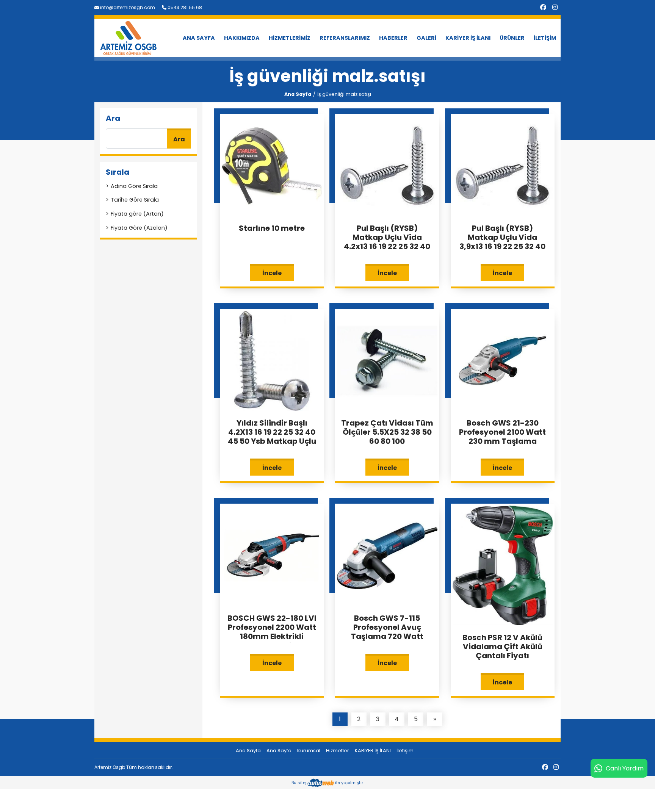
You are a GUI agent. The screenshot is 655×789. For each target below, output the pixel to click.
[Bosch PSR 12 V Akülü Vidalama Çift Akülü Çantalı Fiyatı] (503, 564)
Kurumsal (308, 750)
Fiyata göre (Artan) (137, 214)
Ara (179, 139)
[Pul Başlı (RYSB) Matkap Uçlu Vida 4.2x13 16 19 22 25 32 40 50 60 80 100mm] (387, 165)
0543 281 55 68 (184, 7)
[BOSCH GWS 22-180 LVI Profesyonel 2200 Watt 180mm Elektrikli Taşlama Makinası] (272, 555)
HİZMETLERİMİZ (289, 38)
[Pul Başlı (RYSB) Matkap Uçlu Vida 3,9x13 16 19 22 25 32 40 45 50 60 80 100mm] (503, 165)
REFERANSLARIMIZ (345, 38)
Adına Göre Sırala (134, 186)
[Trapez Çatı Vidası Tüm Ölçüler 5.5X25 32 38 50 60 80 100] (387, 360)
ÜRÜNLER (512, 38)
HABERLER (393, 38)
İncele (272, 273)
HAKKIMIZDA (242, 38)
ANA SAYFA (199, 38)
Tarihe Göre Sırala (135, 200)
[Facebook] (543, 7)
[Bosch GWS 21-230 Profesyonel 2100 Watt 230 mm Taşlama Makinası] (503, 360)
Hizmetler (337, 750)
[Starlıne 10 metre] (272, 165)
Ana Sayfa (297, 94)
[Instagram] (555, 7)
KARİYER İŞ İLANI (467, 38)
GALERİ (426, 38)
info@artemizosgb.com (127, 7)
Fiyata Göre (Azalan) (139, 228)
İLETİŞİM (545, 38)
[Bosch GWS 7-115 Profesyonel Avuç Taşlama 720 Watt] (387, 555)
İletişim (405, 750)
